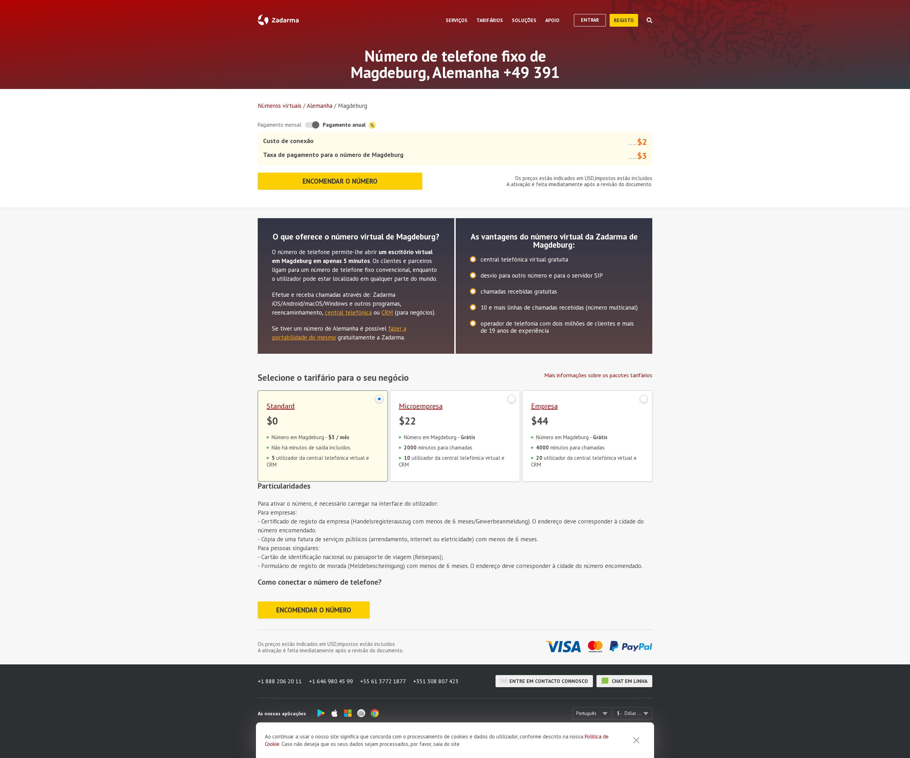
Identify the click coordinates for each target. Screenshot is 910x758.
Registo (624, 20)
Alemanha (319, 106)
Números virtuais (279, 106)
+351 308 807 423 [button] (436, 681)
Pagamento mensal (279, 124)
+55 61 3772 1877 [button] (383, 681)
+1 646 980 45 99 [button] (331, 681)
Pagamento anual (345, 124)
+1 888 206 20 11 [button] (280, 681)
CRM (387, 312)
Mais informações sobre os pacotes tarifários (598, 375)
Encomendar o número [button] (340, 181)
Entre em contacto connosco (548, 681)
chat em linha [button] (628, 681)
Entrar (590, 20)
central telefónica (348, 312)
